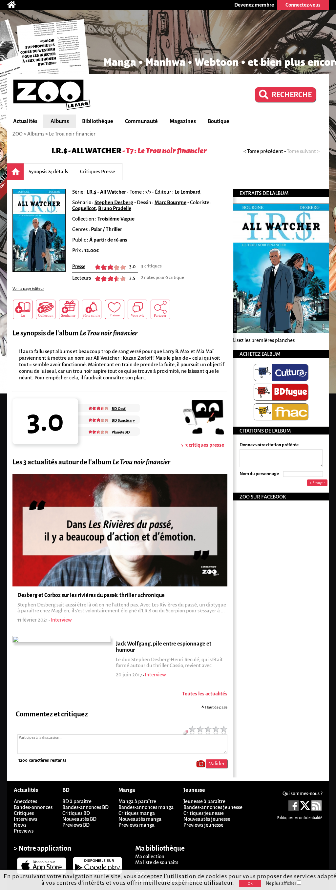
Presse (78, 266)
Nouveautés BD (79, 819)
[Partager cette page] (160, 309)
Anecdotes (25, 801)
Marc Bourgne (170, 202)
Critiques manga (136, 813)
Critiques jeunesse (203, 813)
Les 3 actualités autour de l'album (91, 462)
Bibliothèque (97, 121)
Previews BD (76, 825)
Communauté (141, 121)
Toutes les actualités (204, 693)
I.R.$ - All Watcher (86, 151)
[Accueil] (14, 5)
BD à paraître (77, 801)
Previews (23, 831)
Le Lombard (187, 192)
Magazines (183, 121)
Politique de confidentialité (299, 818)
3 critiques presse (204, 445)
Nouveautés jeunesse (206, 819)
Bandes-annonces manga (146, 807)
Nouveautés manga (139, 819)
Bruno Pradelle (114, 208)
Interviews (25, 819)
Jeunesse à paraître (204, 801)
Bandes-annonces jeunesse (212, 807)
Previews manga (136, 825)
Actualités (25, 121)
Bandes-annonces (33, 807)
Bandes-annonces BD (85, 807)
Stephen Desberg (113, 202)
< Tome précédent (263, 151)
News (20, 825)
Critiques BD (76, 813)
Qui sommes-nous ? (302, 793)
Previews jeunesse (203, 825)
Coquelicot (84, 208)
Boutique (218, 121)
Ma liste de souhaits (156, 862)
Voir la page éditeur (28, 288)
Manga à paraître (137, 801)
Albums (60, 121)
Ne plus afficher (281, 883)
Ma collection (149, 856)
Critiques (24, 813)
